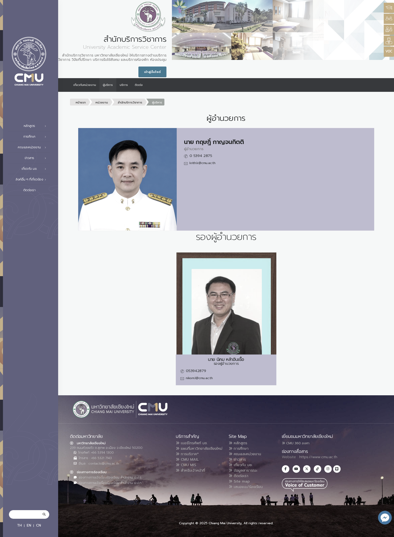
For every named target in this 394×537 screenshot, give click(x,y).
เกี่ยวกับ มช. (242, 465)
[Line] (337, 469)
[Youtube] (296, 469)
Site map (241, 481)
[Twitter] (307, 469)
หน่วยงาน (102, 102)
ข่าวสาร (239, 459)
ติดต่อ (139, 85)
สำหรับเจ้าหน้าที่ (192, 470)
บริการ (124, 85)
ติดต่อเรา (29, 190)
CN (38, 525)
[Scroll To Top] (386, 532)
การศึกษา (240, 448)
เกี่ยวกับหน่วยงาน (84, 85)
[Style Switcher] (389, 19)
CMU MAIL (189, 459)
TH (19, 525)
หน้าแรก (81, 102)
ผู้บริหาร (108, 85)
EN (29, 525)
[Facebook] (285, 469)
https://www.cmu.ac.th (318, 457)
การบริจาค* (189, 454)
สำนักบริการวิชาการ (130, 102)
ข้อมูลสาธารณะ (244, 470)
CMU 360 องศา (297, 443)
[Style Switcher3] (389, 8)
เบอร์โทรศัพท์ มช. (193, 443)
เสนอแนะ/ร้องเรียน (247, 487)
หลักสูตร (239, 443)
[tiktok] (317, 469)
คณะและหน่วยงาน (246, 454)
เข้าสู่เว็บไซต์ (152, 72)
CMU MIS (187, 465)
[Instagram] (328, 469)
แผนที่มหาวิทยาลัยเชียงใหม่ (200, 448)
